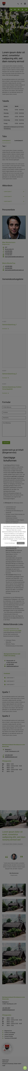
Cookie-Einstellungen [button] (10, 543)
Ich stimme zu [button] (21, 543)
